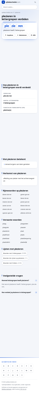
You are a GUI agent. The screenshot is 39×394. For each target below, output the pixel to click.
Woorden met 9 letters (12, 263)
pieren (25, 202)
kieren (7, 198)
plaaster (23, 227)
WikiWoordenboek (6, 389)
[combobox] (19, 7)
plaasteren (6, 231)
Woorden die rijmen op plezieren (15, 258)
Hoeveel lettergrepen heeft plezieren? (15, 280)
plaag (4, 224)
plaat (22, 231)
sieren (7, 206)
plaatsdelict (6, 242)
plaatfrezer (6, 235)
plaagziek (6, 227)
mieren (7, 202)
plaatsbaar (6, 238)
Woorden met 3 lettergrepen (14, 253)
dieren (7, 194)
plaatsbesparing (26, 238)
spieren (7, 213)
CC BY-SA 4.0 (22, 389)
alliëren (26, 213)
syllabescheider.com (7, 12)
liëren (24, 198)
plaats (22, 235)
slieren (7, 209)
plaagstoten (24, 224)
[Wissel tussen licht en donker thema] (35, 2)
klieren (25, 206)
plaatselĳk (24, 242)
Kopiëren (10, 35)
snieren (25, 209)
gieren (25, 194)
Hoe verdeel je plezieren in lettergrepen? (16, 292)
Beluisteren (23, 35)
